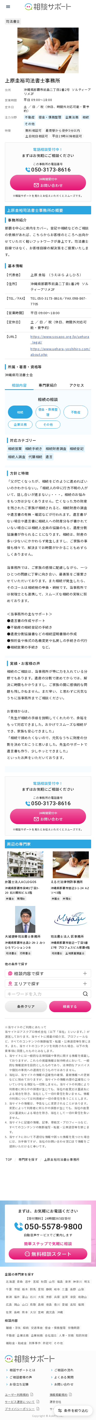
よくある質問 (64, 1377)
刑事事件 (35, 1343)
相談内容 (19, 385)
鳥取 (33, 1304)
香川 (57, 1304)
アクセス (76, 385)
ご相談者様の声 (20, 1377)
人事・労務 (66, 1335)
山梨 (81, 1289)
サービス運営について (20, 1402)
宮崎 (41, 1312)
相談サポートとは (22, 1370)
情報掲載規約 (59, 1394)
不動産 (76, 412)
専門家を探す (28, 1159)
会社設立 (51, 1335)
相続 (20, 412)
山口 (25, 1304)
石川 (33, 1297)
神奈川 (77, 1281)
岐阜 (57, 1289)
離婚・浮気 (13, 1328)
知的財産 (82, 1335)
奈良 (73, 1297)
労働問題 (74, 1328)
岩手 (28, 1281)
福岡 (81, 1304)
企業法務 (20, 424)
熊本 (25, 1312)
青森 (20, 1281)
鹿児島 (50, 1312)
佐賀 (9, 1312)
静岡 (49, 1289)
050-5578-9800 (53, 1226)
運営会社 (56, 1402)
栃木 (25, 1289)
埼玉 (87, 1281)
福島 (60, 1281)
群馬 (33, 1289)
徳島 (49, 1304)
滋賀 (65, 1297)
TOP (9, 1159)
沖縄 (60, 1312)
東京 (68, 1281)
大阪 (41, 1297)
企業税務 (37, 1335)
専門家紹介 (48, 385)
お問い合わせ (64, 1384)
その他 (48, 424)
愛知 (41, 1289)
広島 (9, 1304)
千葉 (9, 1289)
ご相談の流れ (64, 1370)
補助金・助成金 (16, 1343)
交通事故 (37, 1328)
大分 (33, 1312)
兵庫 (57, 1297)
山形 (52, 1281)
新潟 (9, 1297)
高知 (73, 1304)
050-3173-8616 (51, 170)
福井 (17, 1297)
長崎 (17, 1312)
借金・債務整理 (48, 412)
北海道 (10, 1281)
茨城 (17, 1289)
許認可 (47, 1343)
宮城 (36, 1281)
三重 (65, 1289)
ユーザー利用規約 (17, 1394)
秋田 (44, 1281)
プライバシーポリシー (20, 1409)
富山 (25, 1297)
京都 (49, 1297)
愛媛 (65, 1304)
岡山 (17, 1304)
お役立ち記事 (19, 1384)
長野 (73, 1289)
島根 (41, 1304)
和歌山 (82, 1297)
